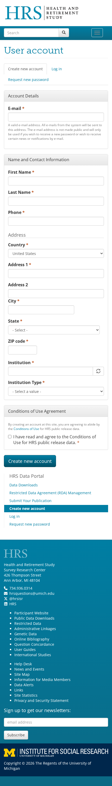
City (14, 301)
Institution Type (26, 382)
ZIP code (18, 341)
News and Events (29, 669)
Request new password (28, 79)
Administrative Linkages (35, 628)
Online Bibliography (31, 639)
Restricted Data (27, 623)
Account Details (23, 96)
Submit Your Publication (30, 500)
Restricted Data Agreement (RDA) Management (50, 492)
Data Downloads (23, 484)
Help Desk (23, 663)
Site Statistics (26, 695)
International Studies (32, 654)
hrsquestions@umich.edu (31, 593)
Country (18, 245)
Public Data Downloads (34, 618)
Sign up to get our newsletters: (37, 710)
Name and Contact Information (38, 159)
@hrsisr (16, 598)
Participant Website (31, 612)
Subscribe (16, 734)
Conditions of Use (26, 429)
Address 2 (18, 285)
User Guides (25, 649)
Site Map (22, 674)
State (15, 321)
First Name (21, 172)
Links (18, 690)
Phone (16, 212)
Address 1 (19, 264)
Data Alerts (24, 684)
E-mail (16, 108)
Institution (21, 362)
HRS (12, 603)
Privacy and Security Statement (41, 700)
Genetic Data (25, 633)
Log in (57, 68)
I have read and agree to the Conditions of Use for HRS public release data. (54, 440)
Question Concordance (34, 644)
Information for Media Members (42, 679)
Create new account (27, 70)
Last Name (21, 192)
